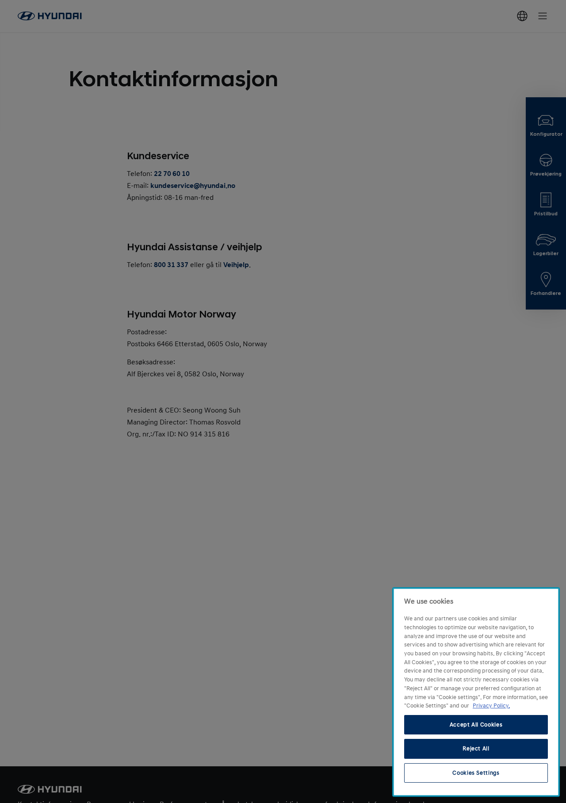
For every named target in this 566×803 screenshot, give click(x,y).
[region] (476, 692)
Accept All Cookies (476, 724)
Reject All (476, 748)
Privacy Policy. (491, 705)
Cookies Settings (476, 772)
